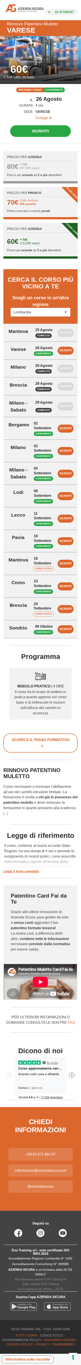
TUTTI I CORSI (26, 1335)
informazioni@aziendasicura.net (40, 1170)
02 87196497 (64, 12)
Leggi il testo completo (21, 871)
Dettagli (42, 118)
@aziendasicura (40, 1186)
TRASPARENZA (63, 1344)
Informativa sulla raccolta (28, 1359)
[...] (5, 813)
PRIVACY (42, 1344)
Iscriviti (40, 131)
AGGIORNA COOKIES (60, 1340)
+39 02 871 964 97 (41, 1154)
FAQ (71, 1022)
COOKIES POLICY (19, 1344)
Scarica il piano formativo (41, 740)
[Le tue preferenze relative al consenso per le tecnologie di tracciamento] (73, 1357)
